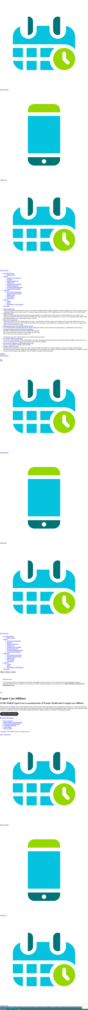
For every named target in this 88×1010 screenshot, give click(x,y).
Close (3, 354)
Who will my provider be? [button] (10, 320)
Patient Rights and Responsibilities (12, 722)
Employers (6, 290)
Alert (14, 672)
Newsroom (6, 306)
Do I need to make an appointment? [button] (13, 338)
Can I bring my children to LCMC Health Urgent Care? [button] (18, 343)
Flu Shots (9, 279)
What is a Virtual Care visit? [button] (11, 346)
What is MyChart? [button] (8, 313)
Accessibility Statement (9, 725)
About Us (6, 300)
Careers (9, 301)
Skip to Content (4, 355)
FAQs (8, 303)
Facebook (4, 718)
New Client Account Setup (14, 292)
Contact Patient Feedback (14, 289)
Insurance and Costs (12, 286)
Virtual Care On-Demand (14, 278)
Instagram (11, 718)
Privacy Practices (8, 721)
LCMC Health (7, 727)
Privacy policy (14, 1009)
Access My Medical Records (15, 287)
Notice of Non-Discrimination (11, 724)
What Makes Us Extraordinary (15, 304)
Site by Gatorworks (5, 734)
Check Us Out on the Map (9, 714)
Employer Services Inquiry (14, 293)
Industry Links (11, 295)
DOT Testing (10, 296)
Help (3, 672)
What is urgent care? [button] (9, 309)
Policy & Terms (7, 728)
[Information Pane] (1, 360)
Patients (5, 276)
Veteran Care (10, 282)
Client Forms (10, 298)
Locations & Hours (8, 273)
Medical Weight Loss (12, 281)
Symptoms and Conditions (14, 284)
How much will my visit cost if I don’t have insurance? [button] (18, 329)
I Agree (8, 1009)
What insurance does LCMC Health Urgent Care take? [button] (18, 326)
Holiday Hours (11, 275)
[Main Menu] (0, 359)
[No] (19, 1009)
